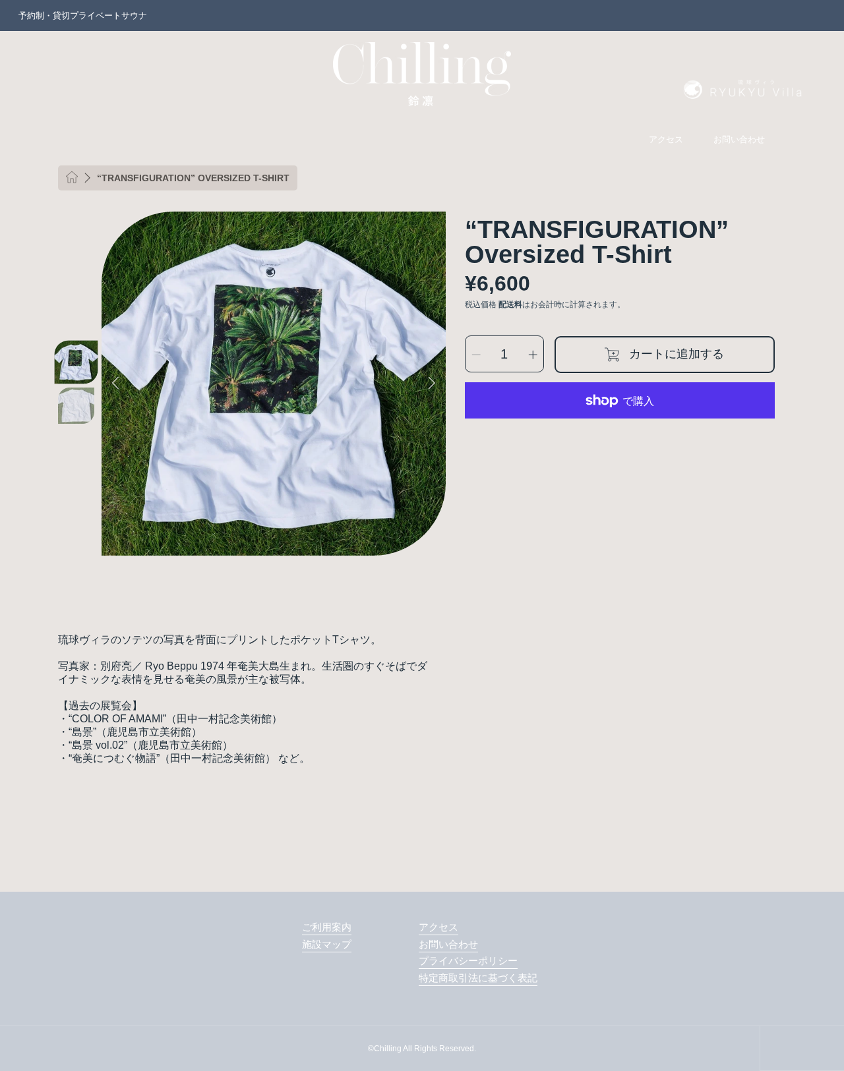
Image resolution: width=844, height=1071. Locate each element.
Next (432, 383)
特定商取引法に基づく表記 (478, 977)
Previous (115, 383)
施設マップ (326, 944)
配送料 (510, 305)
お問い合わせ (448, 944)
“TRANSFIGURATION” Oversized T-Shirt (193, 178)
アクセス (438, 927)
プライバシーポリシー (468, 960)
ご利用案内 (326, 927)
